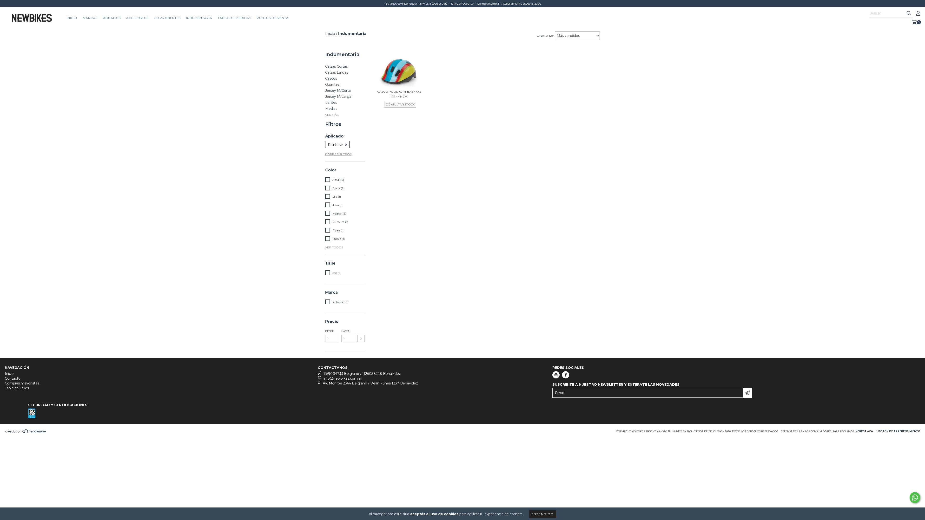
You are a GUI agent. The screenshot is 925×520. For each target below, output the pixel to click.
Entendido (542, 514)
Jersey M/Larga (338, 96)
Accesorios (137, 18)
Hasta (345, 331)
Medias (331, 108)
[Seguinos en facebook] (565, 374)
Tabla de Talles (17, 388)
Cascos (331, 78)
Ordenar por (545, 35)
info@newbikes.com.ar (343, 378)
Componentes (167, 18)
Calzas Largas (336, 72)
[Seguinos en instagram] (556, 374)
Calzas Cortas (336, 66)
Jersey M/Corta (338, 90)
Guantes (332, 84)
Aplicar (361, 338)
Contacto (12, 378)
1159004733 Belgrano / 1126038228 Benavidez (362, 373)
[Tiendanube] (26, 432)
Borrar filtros (338, 154)
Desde (329, 331)
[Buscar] (909, 13)
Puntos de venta (273, 18)
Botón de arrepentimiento (899, 431)
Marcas (90, 18)
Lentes (331, 102)
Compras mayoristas (22, 383)
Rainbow (335, 145)
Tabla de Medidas (234, 18)
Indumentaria (199, 18)
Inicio (72, 18)
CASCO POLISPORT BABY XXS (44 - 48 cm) (399, 94)
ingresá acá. (864, 431)
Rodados (112, 18)
